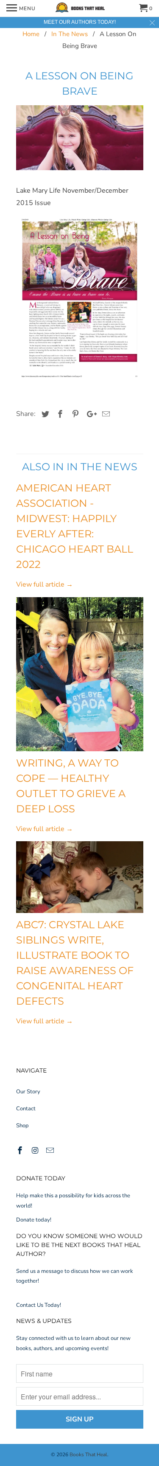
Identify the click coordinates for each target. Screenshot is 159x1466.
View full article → (44, 584)
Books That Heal (88, 1454)
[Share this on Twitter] (44, 414)
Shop (22, 1125)
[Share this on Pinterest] (74, 414)
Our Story (28, 1091)
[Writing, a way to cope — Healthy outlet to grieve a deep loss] (79, 674)
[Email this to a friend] (105, 414)
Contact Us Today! (38, 1305)
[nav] (21, 8)
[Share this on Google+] (89, 414)
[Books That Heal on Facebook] (20, 1151)
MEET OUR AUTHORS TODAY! (80, 22)
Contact (26, 1108)
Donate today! (33, 1220)
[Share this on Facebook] (59, 414)
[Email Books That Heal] (51, 1151)
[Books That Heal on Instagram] (35, 1151)
